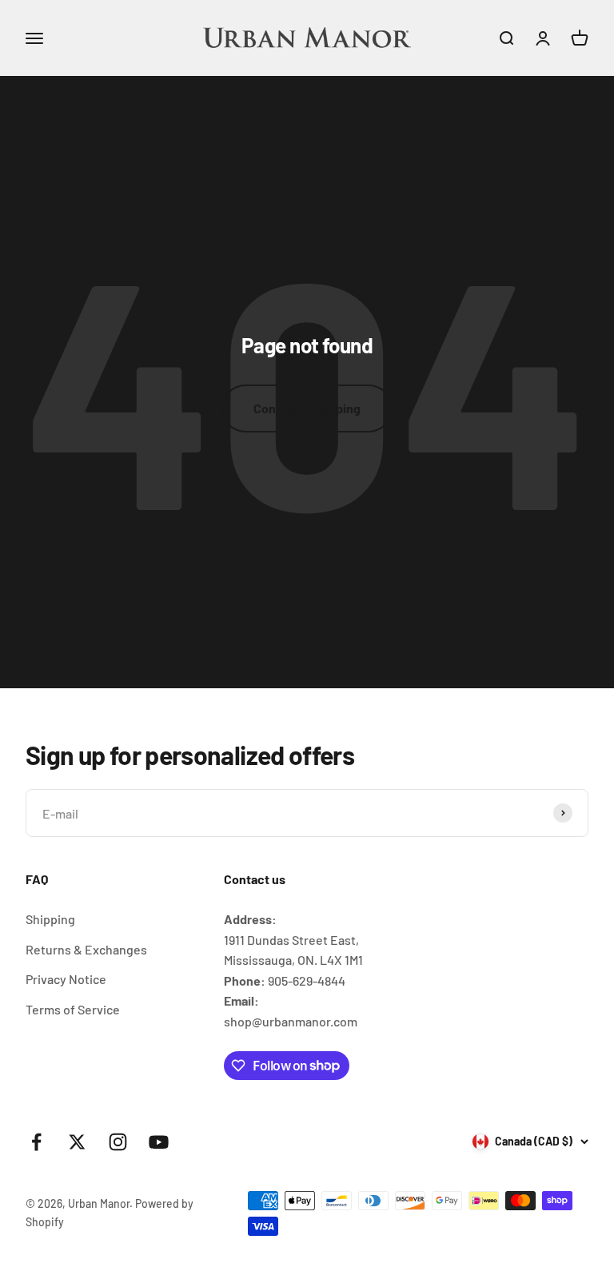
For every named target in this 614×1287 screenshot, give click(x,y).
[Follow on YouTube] (158, 1142)
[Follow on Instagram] (118, 1142)
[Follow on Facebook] (36, 1142)
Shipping (50, 918)
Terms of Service (73, 1009)
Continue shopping (307, 408)
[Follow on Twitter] (77, 1142)
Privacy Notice (66, 978)
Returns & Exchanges (86, 949)
